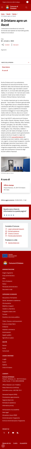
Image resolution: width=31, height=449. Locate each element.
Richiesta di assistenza (9, 403)
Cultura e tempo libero (9, 324)
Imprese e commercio (8, 329)
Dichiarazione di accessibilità (10, 410)
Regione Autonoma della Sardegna (11, 2)
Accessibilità (23, 443)
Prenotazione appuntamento (10, 397)
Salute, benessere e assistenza (11, 300)
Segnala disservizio (8, 400)
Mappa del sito (6, 443)
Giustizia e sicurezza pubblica (10, 317)
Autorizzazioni (6, 332)
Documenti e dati (7, 289)
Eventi (4, 362)
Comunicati (5, 351)
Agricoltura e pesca (8, 338)
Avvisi (4, 348)
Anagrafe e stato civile (9, 311)
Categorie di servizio (9, 294)
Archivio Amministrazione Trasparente (13, 421)
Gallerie (4, 365)
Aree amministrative (8, 276)
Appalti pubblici (6, 335)
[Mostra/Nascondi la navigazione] (2, 7)
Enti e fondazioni (7, 281)
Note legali (5, 412)
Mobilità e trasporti (8, 306)
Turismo (4, 314)
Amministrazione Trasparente (11, 418)
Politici (4, 284)
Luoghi (4, 359)
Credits (15, 443)
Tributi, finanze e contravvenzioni (12, 321)
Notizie (14, 14)
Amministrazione (8, 269)
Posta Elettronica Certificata (10, 387)
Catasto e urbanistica (8, 309)
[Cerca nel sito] (26, 7)
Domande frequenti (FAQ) (9, 394)
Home (2, 14)
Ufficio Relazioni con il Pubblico (11, 385)
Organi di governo (7, 273)
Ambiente (5, 327)
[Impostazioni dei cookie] (3, 446)
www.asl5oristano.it (17, 137)
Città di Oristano (7, 367)
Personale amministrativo (9, 287)
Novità (8, 14)
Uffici (3, 278)
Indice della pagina (7, 62)
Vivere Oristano (8, 356)
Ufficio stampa (9, 185)
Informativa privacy (8, 405)
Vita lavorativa (6, 303)
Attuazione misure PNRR (9, 415)
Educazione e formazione (9, 298)
